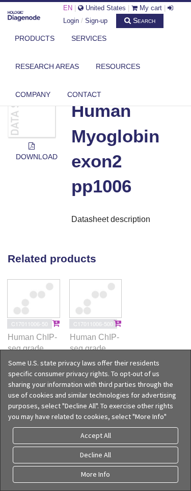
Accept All (95, 435)
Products (34, 38)
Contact (84, 94)
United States (105, 8)
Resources (118, 66)
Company (32, 94)
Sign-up (96, 20)
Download (36, 157)
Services (88, 38)
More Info (95, 474)
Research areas (47, 66)
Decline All (95, 454)
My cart (150, 8)
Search (143, 20)
